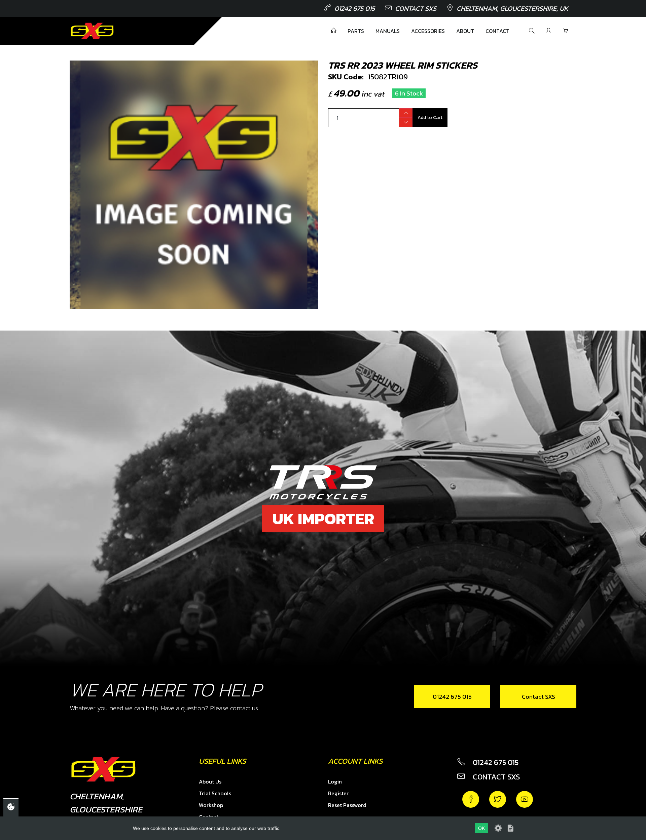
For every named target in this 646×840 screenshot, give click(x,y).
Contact (497, 31)
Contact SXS (415, 8)
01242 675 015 (354, 8)
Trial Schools (215, 793)
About (465, 31)
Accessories (428, 31)
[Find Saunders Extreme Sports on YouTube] (524, 799)
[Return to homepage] (92, 30)
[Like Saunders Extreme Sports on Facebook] (470, 799)
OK (481, 828)
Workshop (211, 805)
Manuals (387, 31)
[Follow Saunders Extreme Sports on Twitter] (497, 799)
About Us (210, 781)
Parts (356, 31)
